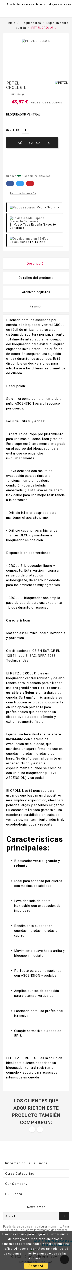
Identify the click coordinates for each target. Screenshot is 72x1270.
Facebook (10, 183)
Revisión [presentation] (36, 306)
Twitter (20, 183)
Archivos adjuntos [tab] (36, 292)
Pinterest (30, 183)
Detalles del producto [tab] (36, 278)
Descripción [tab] (36, 263)
